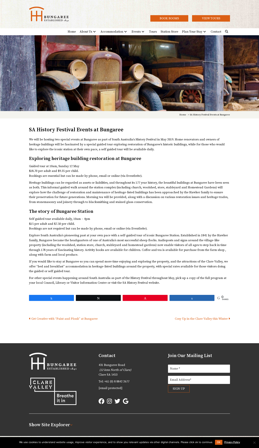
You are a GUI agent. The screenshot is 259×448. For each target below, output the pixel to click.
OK (219, 442)
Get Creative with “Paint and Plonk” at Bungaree (64, 319)
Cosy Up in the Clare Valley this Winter (201, 319)
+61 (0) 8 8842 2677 (116, 381)
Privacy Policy (232, 442)
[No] (254, 442)
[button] (169, 18)
